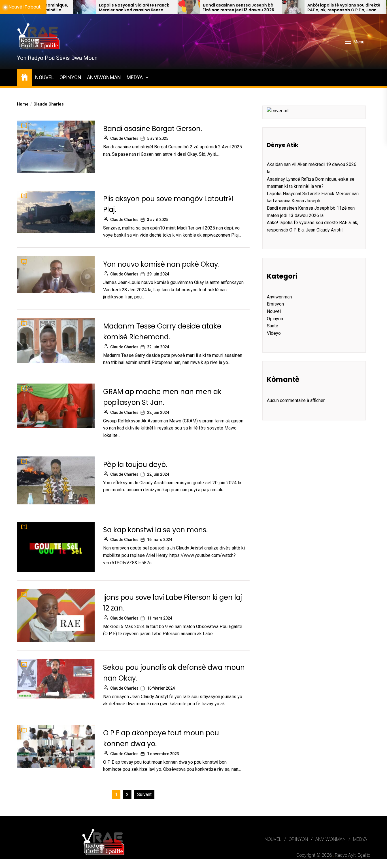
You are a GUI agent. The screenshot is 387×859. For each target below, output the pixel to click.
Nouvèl (274, 311)
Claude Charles (124, 138)
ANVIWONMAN (104, 77)
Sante (272, 326)
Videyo (274, 333)
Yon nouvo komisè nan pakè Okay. (161, 264)
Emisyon (275, 304)
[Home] (24, 76)
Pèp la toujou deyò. (135, 464)
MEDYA (135, 77)
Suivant (144, 794)
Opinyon (275, 318)
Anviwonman (279, 297)
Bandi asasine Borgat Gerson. (152, 128)
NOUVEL (44, 77)
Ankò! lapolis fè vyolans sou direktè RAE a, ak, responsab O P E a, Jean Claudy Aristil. (309, 7)
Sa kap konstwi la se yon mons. (155, 529)
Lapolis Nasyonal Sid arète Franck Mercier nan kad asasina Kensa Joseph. (100, 7)
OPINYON (70, 77)
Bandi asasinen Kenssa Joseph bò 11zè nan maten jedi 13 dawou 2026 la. (204, 7)
